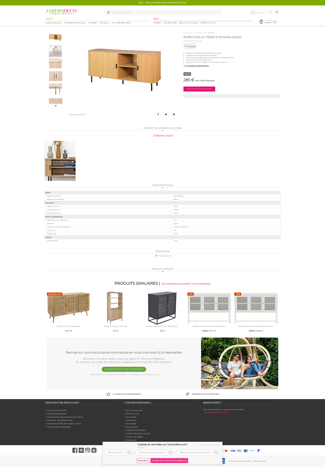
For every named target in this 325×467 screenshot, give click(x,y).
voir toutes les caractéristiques (197, 66)
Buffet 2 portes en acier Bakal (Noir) (162, 326)
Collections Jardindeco (136, 430)
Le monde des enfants (121, 23)
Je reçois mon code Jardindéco (123, 369)
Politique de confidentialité (59, 427)
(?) (124, 452)
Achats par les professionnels (60, 420)
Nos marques (132, 427)
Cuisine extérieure (53, 23)
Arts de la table (170, 23)
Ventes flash (131, 417)
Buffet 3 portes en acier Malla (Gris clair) (256, 326)
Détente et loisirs (208, 23)
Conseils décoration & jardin (138, 433)
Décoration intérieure (188, 23)
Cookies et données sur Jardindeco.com (162, 444)
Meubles (157, 23)
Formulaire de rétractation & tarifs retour (65, 417)
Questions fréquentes (56, 414)
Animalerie (104, 23)
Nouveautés (131, 423)
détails (141, 447)
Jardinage (92, 23)
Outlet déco (131, 420)
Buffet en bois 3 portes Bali (69, 326)
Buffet (211, 33)
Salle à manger (199, 33)
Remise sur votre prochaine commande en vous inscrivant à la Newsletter (124, 352)
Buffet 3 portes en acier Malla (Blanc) (209, 326)
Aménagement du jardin (75, 23)
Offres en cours (132, 414)
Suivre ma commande (57, 410)
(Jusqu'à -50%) (270, 22)
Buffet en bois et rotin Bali (115, 326)
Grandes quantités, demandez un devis (64, 423)
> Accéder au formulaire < (216, 412)
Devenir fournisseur (134, 437)
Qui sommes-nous (134, 410)
